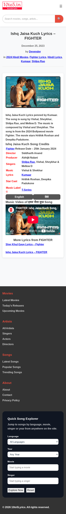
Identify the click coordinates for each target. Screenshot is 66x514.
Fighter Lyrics (38, 57)
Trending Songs (12, 372)
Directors (8, 344)
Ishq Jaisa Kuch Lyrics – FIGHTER (26, 252)
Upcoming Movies (13, 311)
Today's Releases (13, 305)
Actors (6, 339)
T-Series (27, 190)
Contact (7, 395)
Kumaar (25, 61)
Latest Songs (10, 361)
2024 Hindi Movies (17, 57)
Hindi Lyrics (55, 57)
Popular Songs (11, 367)
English (19, 197)
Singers (7, 333)
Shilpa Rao (38, 61)
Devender (35, 51)
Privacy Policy (11, 400)
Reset (30, 490)
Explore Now (15, 490)
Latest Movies (10, 300)
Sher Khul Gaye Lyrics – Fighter (25, 244)
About (6, 389)
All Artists (8, 328)
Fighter (10, 148)
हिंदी (47, 197)
